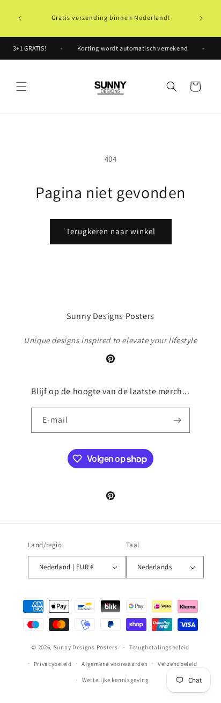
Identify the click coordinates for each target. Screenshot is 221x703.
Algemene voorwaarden (115, 664)
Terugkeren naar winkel (111, 231)
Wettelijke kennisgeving (115, 680)
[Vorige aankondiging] (20, 18)
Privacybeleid (53, 664)
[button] (21, 86)
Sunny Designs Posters (86, 647)
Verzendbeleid (177, 664)
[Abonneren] (177, 420)
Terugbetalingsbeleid (159, 647)
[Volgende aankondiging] (201, 18)
